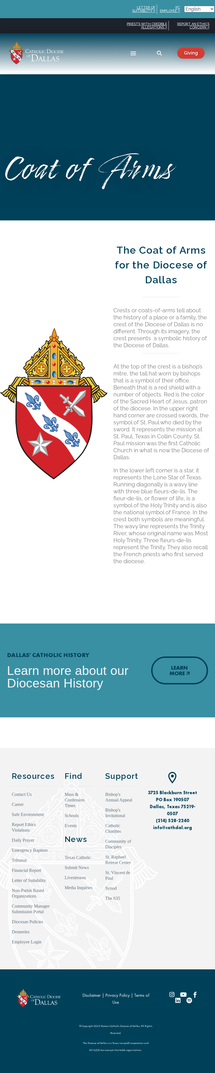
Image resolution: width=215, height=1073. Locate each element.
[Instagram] (172, 995)
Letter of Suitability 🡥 (143, 9)
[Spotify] (189, 1000)
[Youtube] (183, 995)
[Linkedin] (178, 1000)
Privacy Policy (117, 995)
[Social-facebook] (195, 995)
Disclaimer (91, 995)
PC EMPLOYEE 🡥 (170, 9)
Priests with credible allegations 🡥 (147, 25)
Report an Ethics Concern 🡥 (193, 25)
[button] (133, 53)
